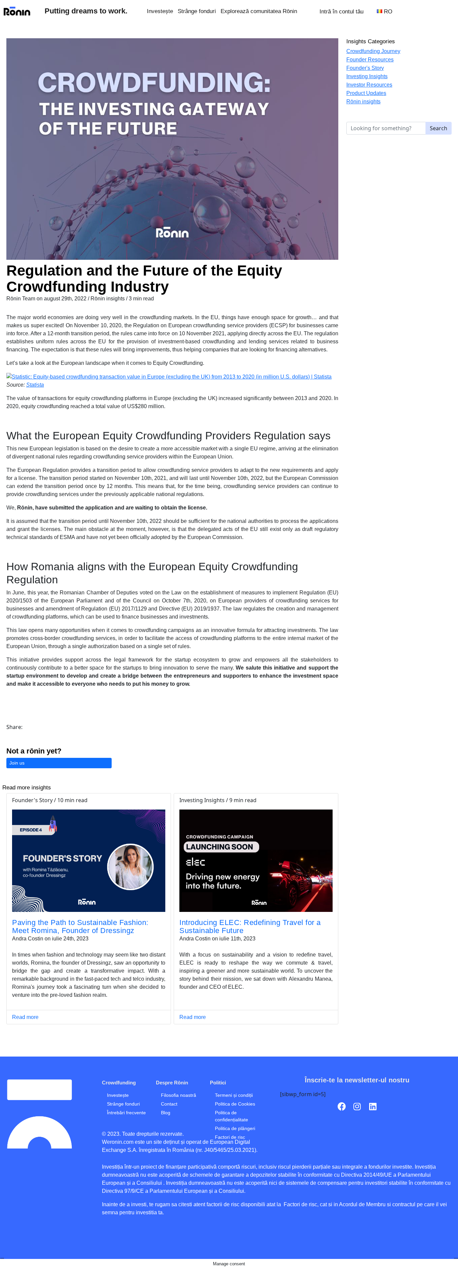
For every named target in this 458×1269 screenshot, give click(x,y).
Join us (16, 763)
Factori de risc (299, 1204)
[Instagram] (357, 1106)
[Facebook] (341, 1106)
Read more (25, 1017)
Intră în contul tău (341, 11)
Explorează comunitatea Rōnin (259, 11)
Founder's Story (365, 68)
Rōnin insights (363, 101)
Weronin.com (117, 1142)
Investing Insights (367, 76)
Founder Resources (370, 59)
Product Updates (366, 93)
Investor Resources (369, 85)
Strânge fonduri (197, 11)
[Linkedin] (372, 1106)
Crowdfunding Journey (373, 51)
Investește (160, 11)
